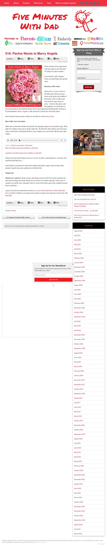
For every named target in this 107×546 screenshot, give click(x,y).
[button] (53, 265)
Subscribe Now (53, 279)
